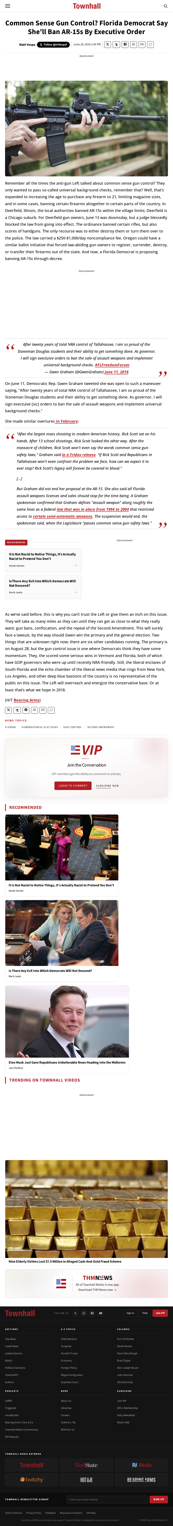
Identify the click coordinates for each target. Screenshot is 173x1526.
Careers (65, 1415)
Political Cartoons (15, 1368)
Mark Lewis (15, 976)
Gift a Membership (127, 1408)
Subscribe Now (107, 786)
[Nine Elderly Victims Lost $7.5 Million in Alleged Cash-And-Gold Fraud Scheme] (86, 1208)
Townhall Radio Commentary (21, 1430)
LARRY (8, 1401)
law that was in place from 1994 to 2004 (93, 509)
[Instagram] (83, 1313)
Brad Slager (124, 1361)
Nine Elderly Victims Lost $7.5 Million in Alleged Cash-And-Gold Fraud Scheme (65, 1262)
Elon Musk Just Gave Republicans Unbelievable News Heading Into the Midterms (67, 1062)
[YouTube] (100, 1313)
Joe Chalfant (16, 1068)
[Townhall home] (20, 1313)
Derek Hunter (16, 891)
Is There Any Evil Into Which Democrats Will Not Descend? (50, 970)
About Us (66, 1401)
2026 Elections (69, 1339)
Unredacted (11, 1415)
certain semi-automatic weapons (62, 516)
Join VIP (160, 1313)
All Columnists (125, 1382)
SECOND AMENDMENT (101, 727)
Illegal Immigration (72, 1375)
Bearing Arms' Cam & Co (19, 1422)
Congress (66, 1346)
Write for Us (67, 1430)
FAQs (145, 1313)
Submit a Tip (68, 1422)
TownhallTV (11, 1375)
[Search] (166, 5)
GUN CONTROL (72, 727)
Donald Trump (69, 1353)
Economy (66, 1361)
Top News (10, 1339)
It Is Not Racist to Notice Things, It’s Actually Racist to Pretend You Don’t (61, 885)
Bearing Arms (26, 700)
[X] (75, 1313)
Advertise (66, 1408)
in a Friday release (79, 454)
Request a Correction (71, 1513)
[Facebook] (92, 1313)
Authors (9, 1382)
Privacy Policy (33, 1513)
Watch (8, 1361)
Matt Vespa (27, 44)
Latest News (11, 1346)
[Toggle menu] (7, 6)
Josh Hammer (125, 1375)
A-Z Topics (68, 1329)
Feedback (50, 1513)
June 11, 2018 (116, 371)
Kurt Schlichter (125, 1339)
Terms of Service (13, 1513)
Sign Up (158, 1499)
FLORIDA (10, 727)
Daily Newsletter (126, 1415)
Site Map (91, 1513)
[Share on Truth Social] (116, 44)
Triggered (10, 1408)
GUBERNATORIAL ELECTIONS (40, 727)
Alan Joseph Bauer (127, 1368)
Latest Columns (13, 1353)
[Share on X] (107, 44)
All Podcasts (12, 1437)
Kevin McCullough (127, 1353)
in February (66, 421)
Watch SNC (123, 1422)
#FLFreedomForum (112, 364)
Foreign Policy (69, 1368)
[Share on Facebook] (125, 44)
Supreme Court (69, 1382)
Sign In (130, 1313)
